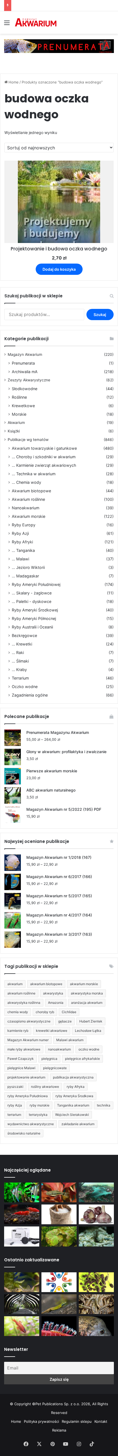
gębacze (65, 1021)
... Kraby (19, 669)
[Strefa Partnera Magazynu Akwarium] (59, 1282)
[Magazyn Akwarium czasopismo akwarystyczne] (36, 22)
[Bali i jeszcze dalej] (21, 1304)
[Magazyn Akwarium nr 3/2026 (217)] (59, 1326)
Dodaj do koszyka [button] (59, 269)
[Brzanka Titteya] (21, 1326)
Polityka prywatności (41, 1421)
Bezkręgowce (24, 635)
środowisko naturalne (23, 1133)
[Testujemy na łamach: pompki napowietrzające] (21, 1236)
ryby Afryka (76, 1087)
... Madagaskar (25, 576)
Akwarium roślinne (28, 499)
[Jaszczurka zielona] (59, 1304)
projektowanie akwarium (26, 1077)
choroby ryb (45, 1012)
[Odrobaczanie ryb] (96, 1214)
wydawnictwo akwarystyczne (30, 1124)
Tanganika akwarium (73, 1105)
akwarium (15, 984)
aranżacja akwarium (86, 1003)
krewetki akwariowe (51, 1031)
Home (14, 82)
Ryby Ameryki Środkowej (35, 610)
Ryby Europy (23, 524)
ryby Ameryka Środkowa (74, 1096)
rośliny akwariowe (45, 1087)
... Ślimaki (20, 661)
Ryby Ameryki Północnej (34, 618)
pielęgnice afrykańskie (82, 1059)
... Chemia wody (26, 482)
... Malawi (20, 559)
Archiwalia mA (25, 371)
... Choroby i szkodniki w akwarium (43, 456)
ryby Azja (14, 1105)
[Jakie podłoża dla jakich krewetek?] (21, 1214)
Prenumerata (23, 363)
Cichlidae (69, 1012)
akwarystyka (53, 993)
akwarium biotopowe (46, 984)
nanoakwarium (59, 1049)
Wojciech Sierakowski (72, 1115)
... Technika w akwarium (33, 473)
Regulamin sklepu (77, 1421)
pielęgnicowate (55, 1068)
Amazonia (55, 1003)
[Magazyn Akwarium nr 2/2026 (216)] (96, 1326)
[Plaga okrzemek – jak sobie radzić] (59, 1192)
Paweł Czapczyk (20, 1059)
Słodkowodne (24, 388)
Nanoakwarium (25, 507)
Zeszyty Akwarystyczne (29, 380)
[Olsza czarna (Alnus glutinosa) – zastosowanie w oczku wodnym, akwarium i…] (96, 1282)
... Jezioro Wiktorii (28, 567)
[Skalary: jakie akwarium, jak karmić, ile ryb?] (21, 1192)
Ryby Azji (20, 533)
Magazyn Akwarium (25, 354)
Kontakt (100, 1421)
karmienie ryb (17, 1031)
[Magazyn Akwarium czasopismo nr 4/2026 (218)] (21, 1282)
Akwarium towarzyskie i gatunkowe (44, 448)
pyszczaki (15, 1087)
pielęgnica (49, 1059)
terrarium (14, 1115)
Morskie (19, 414)
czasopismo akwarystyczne (28, 1021)
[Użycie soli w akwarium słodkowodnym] (59, 1214)
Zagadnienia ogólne (30, 695)
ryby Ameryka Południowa (27, 1096)
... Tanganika (23, 550)
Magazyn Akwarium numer (28, 1040)
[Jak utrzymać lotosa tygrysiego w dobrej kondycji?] (59, 1236)
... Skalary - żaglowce (32, 593)
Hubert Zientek (90, 1021)
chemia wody (17, 1012)
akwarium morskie (84, 984)
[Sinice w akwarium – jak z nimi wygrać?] (96, 1192)
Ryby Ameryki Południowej (36, 584)
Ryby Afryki (22, 542)
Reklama (59, 1430)
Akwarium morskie (28, 516)
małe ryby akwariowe (23, 1049)
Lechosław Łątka (88, 1031)
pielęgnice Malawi (21, 1068)
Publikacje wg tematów (28, 439)
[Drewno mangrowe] (96, 1304)
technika (103, 1105)
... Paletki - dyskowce (31, 601)
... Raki (18, 652)
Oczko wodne (25, 686)
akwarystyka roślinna (23, 1003)
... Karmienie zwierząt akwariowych (44, 465)
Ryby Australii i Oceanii (32, 627)
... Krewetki (22, 644)
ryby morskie (39, 1105)
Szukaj (100, 314)
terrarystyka (38, 1115)
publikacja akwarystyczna (73, 1077)
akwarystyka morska (87, 993)
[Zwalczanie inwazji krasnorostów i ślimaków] (96, 1236)
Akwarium (16, 422)
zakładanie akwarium (77, 1124)
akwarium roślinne (21, 993)
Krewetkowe (23, 405)
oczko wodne (88, 1049)
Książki (14, 431)
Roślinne (19, 397)
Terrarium (20, 678)
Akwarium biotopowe (31, 490)
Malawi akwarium (69, 1040)
